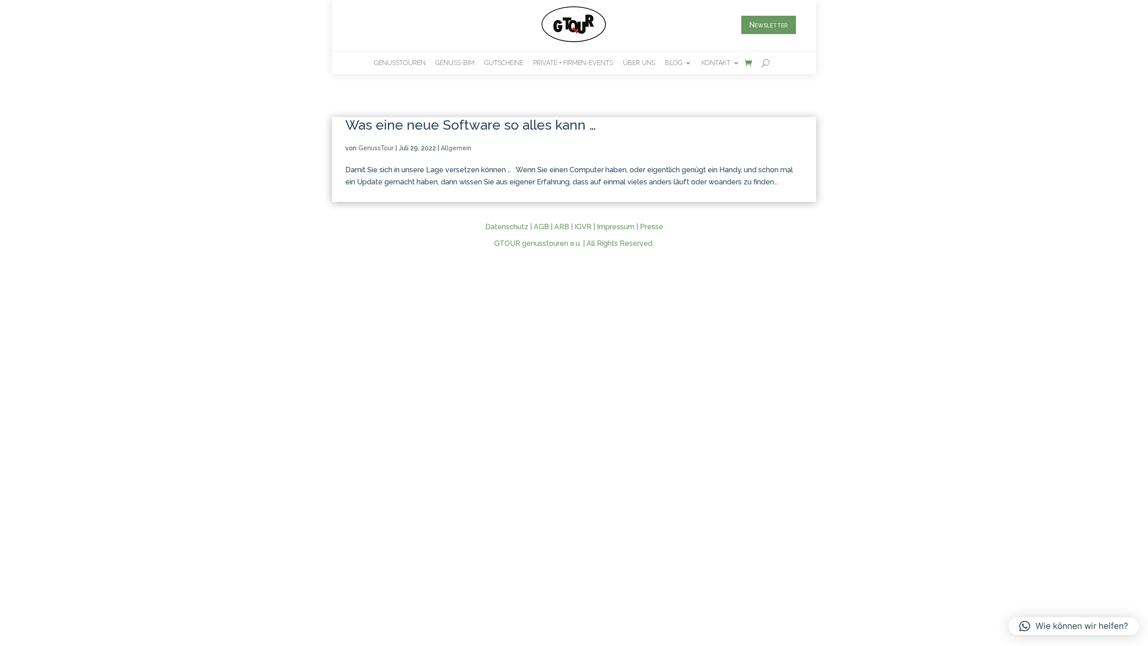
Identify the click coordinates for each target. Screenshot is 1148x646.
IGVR (582, 227)
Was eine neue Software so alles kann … (470, 125)
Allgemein (456, 148)
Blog (674, 63)
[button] (1074, 626)
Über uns (639, 63)
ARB (561, 227)
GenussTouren (400, 63)
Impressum (616, 227)
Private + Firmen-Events (573, 63)
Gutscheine (503, 63)
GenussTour (376, 148)
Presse (651, 227)
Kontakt (716, 63)
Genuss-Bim (454, 63)
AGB (541, 227)
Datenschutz (506, 227)
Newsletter (768, 24)
